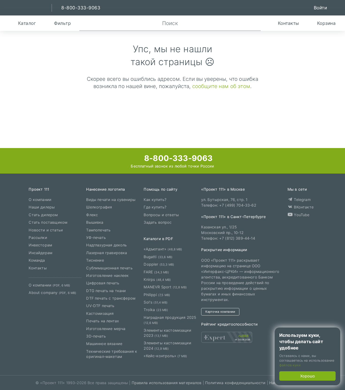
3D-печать (96, 336)
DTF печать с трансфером (110, 298)
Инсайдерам (40, 252)
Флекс (92, 214)
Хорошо (307, 376)
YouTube (301, 214)
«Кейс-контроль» (165, 355)
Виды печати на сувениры (110, 199)
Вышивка (94, 222)
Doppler (159, 264)
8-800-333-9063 (177, 158)
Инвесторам (40, 245)
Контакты (37, 268)
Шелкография (99, 207)
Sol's (155, 302)
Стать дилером (43, 214)
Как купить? (155, 199)
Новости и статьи (46, 230)
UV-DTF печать (100, 305)
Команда (37, 260)
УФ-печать (96, 237)
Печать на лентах (102, 321)
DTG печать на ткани (106, 290)
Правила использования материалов (167, 382)
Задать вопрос (158, 222)
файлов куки (290, 365)
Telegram (301, 199)
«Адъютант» (163, 249)
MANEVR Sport (165, 287)
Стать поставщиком (48, 222)
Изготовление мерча (105, 328)
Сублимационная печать (109, 268)
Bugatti (158, 256)
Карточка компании (220, 311)
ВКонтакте (303, 207)
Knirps (157, 279)
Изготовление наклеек (107, 275)
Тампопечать (98, 230)
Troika (156, 309)
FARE (156, 272)
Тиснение (95, 260)
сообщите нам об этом (221, 86)
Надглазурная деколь (106, 245)
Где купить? (155, 207)
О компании (40, 199)
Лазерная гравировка (106, 252)
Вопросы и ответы (161, 214)
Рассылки (38, 237)
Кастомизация (100, 313)
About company (52, 292)
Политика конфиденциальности (235, 382)
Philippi (157, 294)
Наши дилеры (42, 207)
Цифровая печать (102, 283)
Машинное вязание (104, 343)
